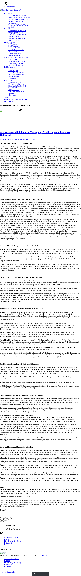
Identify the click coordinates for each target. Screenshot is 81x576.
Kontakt (7, 539)
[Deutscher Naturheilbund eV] (10, 10)
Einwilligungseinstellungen (13, 541)
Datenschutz (8, 543)
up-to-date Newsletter (11, 537)
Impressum (7, 545)
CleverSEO (44, 555)
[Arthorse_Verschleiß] (11, 111)
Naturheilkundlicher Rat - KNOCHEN (25, 140)
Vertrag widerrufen (40, 574)
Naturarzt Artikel (5, 140)
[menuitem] (42, 20)
